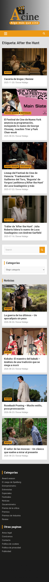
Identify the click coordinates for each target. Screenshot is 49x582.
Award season (11, 113)
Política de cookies (10, 544)
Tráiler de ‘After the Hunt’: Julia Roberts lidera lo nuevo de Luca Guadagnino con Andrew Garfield (22, 229)
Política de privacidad (11, 547)
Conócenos (7, 536)
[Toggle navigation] (5, 33)
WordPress (33, 577)
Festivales (25, 113)
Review (8, 72)
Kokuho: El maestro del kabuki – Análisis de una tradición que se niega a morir (22, 362)
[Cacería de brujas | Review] (24, 61)
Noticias (9, 220)
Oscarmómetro (9, 504)
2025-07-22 (9, 189)
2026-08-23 (9, 369)
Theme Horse (28, 574)
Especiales (7, 493)
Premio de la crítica (10, 508)
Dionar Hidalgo (22, 82)
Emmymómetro (9, 486)
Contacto (6, 540)
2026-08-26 (9, 322)
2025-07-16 (9, 236)
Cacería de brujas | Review (18, 79)
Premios (6, 512)
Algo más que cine (31, 570)
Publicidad (6, 551)
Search (42, 250)
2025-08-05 (9, 136)
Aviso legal (7, 533)
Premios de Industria (11, 515)
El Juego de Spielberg (11, 482)
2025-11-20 (9, 82)
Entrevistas (7, 489)
